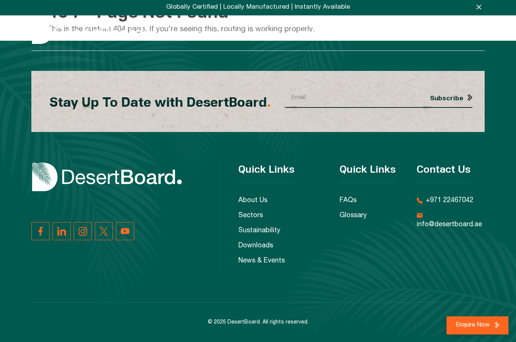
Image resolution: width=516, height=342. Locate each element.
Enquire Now (473, 325)
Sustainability (312, 32)
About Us (252, 200)
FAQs (443, 32)
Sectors (230, 32)
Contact (472, 32)
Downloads (359, 32)
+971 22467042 (449, 200)
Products (266, 32)
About (200, 32)
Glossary (353, 215)
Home (174, 32)
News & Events (406, 32)
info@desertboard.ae (449, 224)
